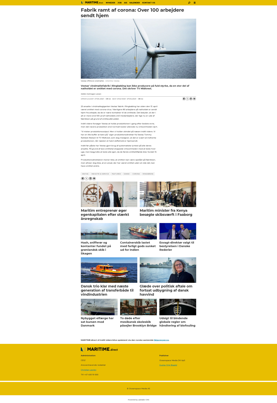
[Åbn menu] (194, 2)
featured (116, 174)
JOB (120, 3)
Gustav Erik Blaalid (168, 365)
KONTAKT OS (148, 3)
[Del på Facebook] (184, 98)
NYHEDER (110, 3)
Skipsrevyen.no (161, 340)
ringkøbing (148, 174)
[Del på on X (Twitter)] (187, 98)
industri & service (100, 174)
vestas (85, 174)
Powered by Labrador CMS (138, 400)
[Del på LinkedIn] (190, 98)
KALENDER (135, 3)
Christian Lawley (88, 370)
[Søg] (189, 2)
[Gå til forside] (92, 3)
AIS (125, 3)
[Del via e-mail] (194, 98)
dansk (127, 174)
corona (136, 174)
